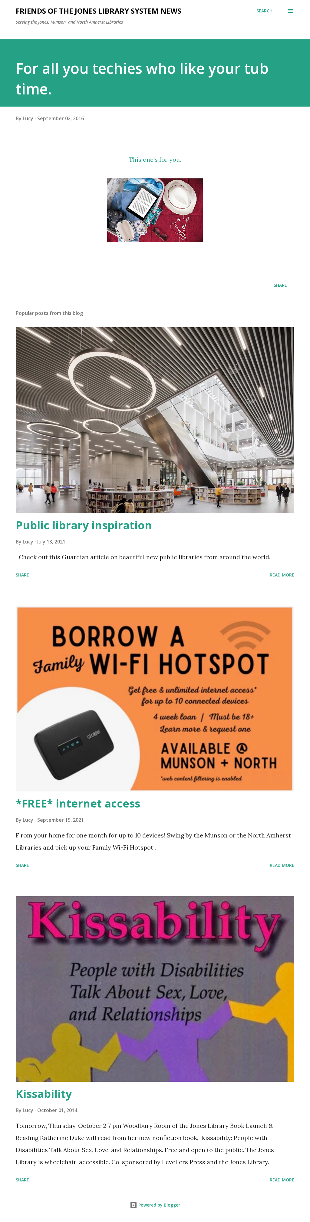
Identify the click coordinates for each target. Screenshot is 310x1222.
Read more (282, 575)
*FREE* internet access (78, 803)
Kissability (44, 1093)
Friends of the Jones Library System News (98, 11)
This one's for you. (155, 159)
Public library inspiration (84, 525)
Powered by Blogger (158, 1205)
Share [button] (280, 285)
